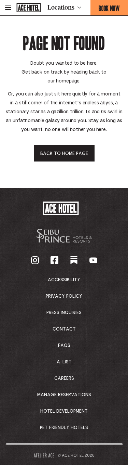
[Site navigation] (8, 7)
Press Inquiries (64, 312)
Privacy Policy (64, 296)
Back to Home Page (64, 153)
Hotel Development (64, 411)
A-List (64, 362)
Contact (64, 329)
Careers (64, 378)
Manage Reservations (64, 394)
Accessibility (64, 279)
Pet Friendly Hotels (64, 427)
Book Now (113, 9)
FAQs (64, 345)
